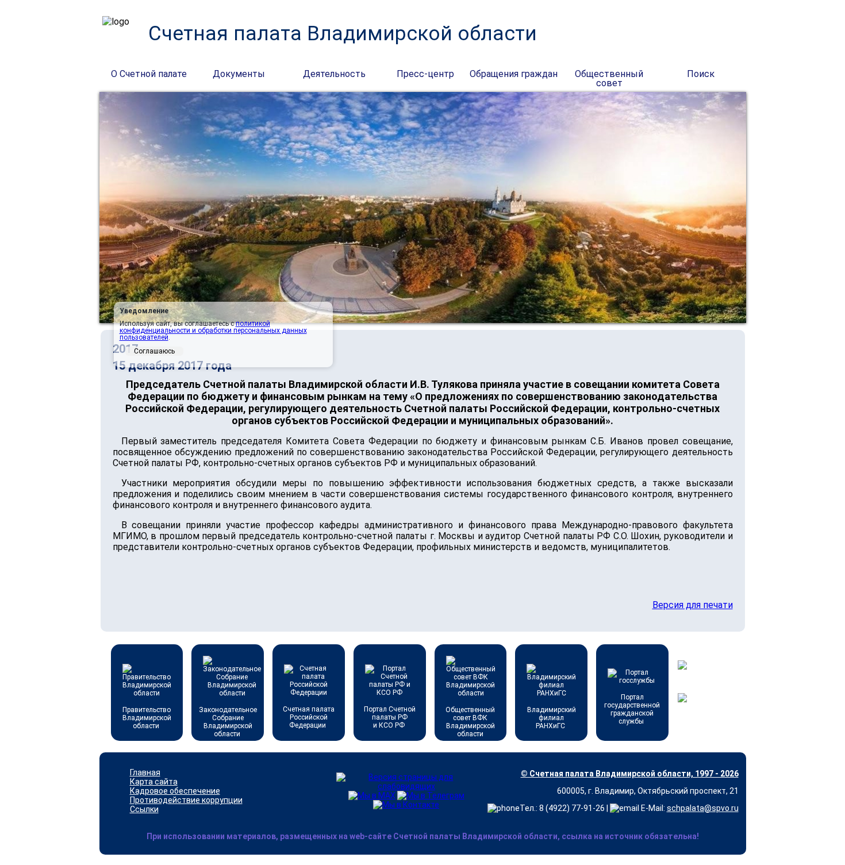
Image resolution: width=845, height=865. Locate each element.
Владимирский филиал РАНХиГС (551, 718)
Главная (145, 772)
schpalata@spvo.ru (703, 808)
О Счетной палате (149, 73)
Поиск (701, 73)
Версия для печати (692, 604)
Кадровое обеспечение (175, 790)
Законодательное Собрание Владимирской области (228, 722)
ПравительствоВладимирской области (146, 718)
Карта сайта (154, 781)
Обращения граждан (514, 73)
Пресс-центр (425, 73)
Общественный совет (609, 74)
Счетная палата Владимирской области (342, 33)
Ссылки (144, 809)
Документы (239, 73)
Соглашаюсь (154, 351)
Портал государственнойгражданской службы (632, 709)
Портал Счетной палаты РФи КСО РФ (390, 717)
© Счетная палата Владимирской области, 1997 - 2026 (630, 773)
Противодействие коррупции (186, 800)
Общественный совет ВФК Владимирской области (470, 722)
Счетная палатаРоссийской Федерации (309, 717)
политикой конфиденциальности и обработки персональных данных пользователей (213, 330)
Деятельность (334, 73)
